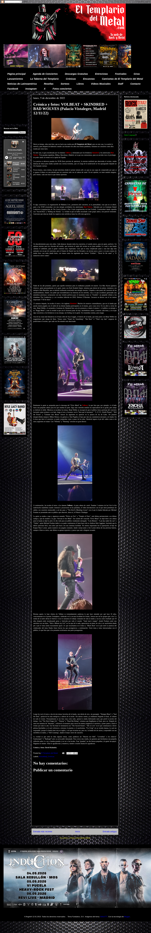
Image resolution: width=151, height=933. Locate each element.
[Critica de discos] (71, 67)
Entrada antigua (110, 831)
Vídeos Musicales (101, 83)
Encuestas (89, 79)
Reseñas (48, 83)
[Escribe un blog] (70, 753)
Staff (120, 83)
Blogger (127, 917)
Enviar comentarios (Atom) (80, 838)
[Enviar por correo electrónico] (67, 753)
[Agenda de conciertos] (31, 67)
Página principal (16, 74)
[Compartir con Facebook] (74, 753)
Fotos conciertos (62, 88)
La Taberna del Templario (44, 79)
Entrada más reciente (42, 831)
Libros (80, 83)
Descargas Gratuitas (76, 74)
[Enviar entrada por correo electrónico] (63, 753)
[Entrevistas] (106, 67)
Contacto (135, 83)
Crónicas (71, 79)
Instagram (31, 88)
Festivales (120, 74)
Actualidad (43, 756)
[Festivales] (14, 67)
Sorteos (65, 83)
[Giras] (49, 67)
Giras (137, 74)
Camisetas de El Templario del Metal (122, 79)
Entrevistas (101, 74)
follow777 (103, 917)
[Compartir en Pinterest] (76, 753)
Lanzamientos (15, 79)
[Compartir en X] (72, 753)
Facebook (12, 88)
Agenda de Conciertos (45, 74)
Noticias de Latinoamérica (22, 83)
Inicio (77, 831)
